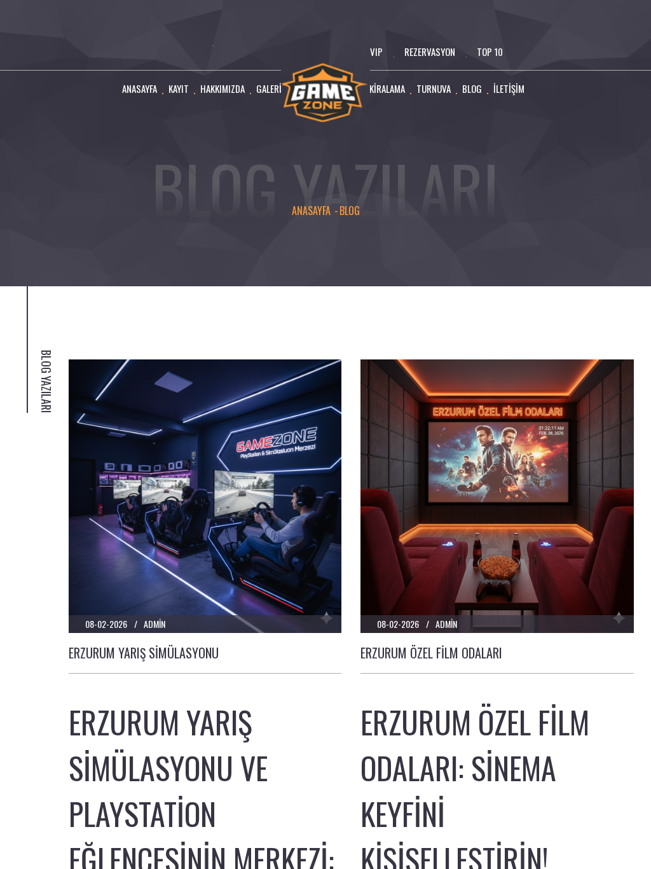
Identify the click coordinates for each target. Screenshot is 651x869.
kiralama (387, 88)
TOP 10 (490, 51)
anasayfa (139, 88)
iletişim (508, 88)
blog (472, 88)
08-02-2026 (106, 623)
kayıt (178, 88)
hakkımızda (222, 88)
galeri (269, 88)
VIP (376, 51)
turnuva (433, 88)
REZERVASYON (429, 51)
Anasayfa (311, 211)
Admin (154, 623)
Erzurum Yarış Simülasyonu (144, 652)
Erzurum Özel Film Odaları (431, 652)
